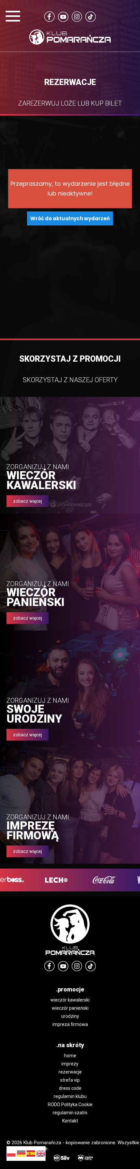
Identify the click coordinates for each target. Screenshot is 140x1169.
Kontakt (70, 1120)
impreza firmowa (70, 1024)
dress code (70, 1088)
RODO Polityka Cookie (70, 1104)
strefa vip (70, 1080)
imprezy (70, 1063)
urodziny (70, 1016)
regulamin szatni (70, 1112)
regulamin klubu (70, 1096)
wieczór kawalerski (70, 1000)
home (70, 1055)
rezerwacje (70, 1072)
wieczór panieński (70, 1008)
